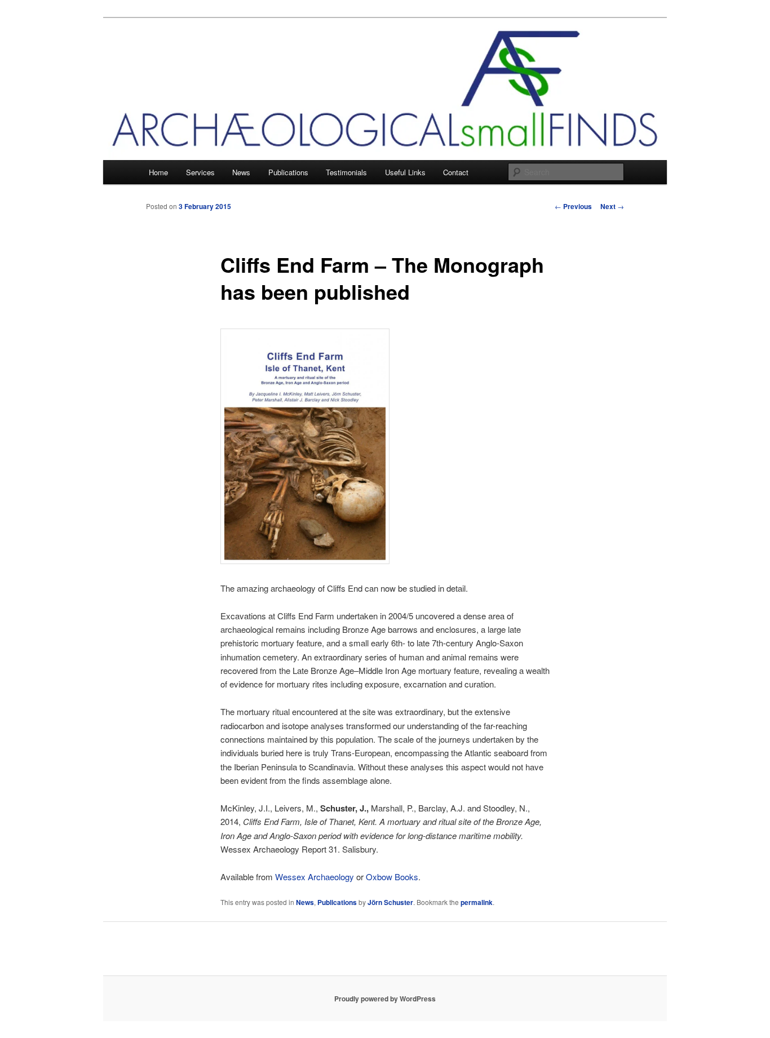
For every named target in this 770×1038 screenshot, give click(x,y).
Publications (288, 172)
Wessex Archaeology (314, 876)
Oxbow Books (392, 876)
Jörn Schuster (390, 902)
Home (158, 172)
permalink (477, 902)
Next (612, 206)
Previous (573, 206)
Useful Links (405, 172)
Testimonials (346, 172)
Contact (455, 172)
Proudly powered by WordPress (385, 998)
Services (200, 172)
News (241, 172)
